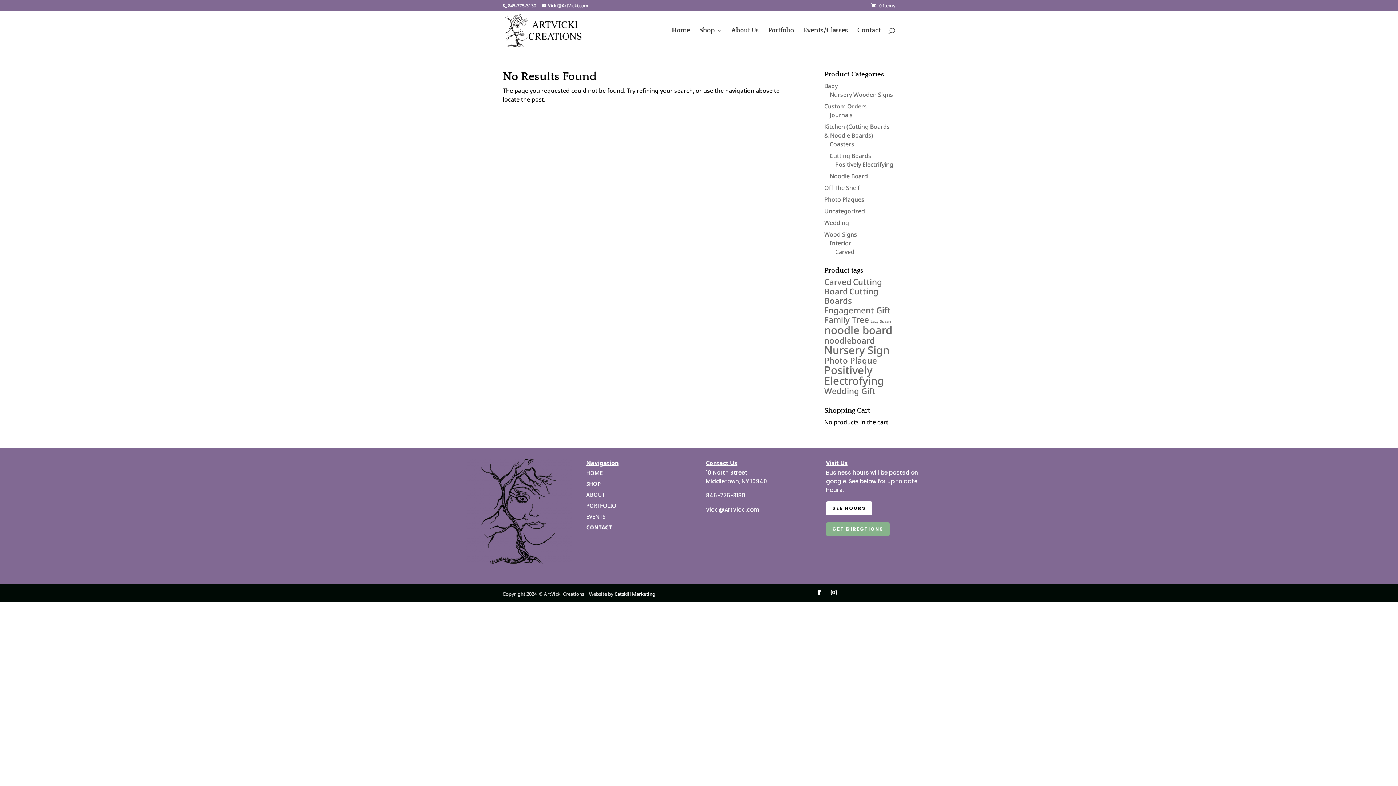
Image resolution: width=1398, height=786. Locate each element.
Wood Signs (840, 234)
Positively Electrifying (864, 164)
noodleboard (849, 340)
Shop (707, 31)
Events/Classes (825, 31)
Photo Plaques (844, 199)
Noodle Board (849, 176)
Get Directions (858, 528)
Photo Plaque (850, 360)
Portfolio (781, 31)
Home (681, 31)
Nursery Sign (856, 350)
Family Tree (846, 319)
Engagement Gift (857, 310)
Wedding (836, 223)
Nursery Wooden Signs (861, 95)
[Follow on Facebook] (819, 592)
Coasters (842, 144)
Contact (869, 31)
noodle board (858, 330)
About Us (745, 31)
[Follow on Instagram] (834, 592)
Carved (844, 252)
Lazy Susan (880, 321)
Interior (840, 243)
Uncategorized (844, 211)
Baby (831, 86)
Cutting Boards (850, 156)
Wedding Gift (850, 391)
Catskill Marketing (635, 594)
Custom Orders (845, 106)
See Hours (849, 508)
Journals (841, 115)
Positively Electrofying (854, 375)
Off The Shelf (842, 188)
